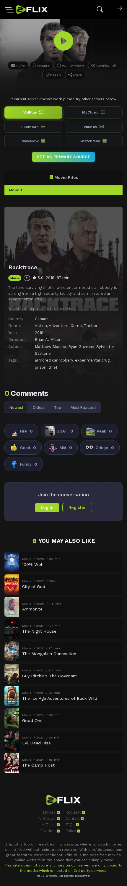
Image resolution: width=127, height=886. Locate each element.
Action (41, 325)
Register (77, 507)
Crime (76, 325)
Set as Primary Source (63, 157)
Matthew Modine (50, 346)
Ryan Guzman (81, 346)
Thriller (90, 325)
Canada (41, 319)
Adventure (59, 325)
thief (52, 367)
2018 (39, 333)
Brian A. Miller (48, 339)
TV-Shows (47, 818)
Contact (73, 818)
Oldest (39, 407)
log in (35, 309)
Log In (47, 507)
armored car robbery (54, 360)
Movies (50, 812)
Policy (71, 831)
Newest (16, 407)
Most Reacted (83, 407)
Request (74, 812)
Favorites (48, 831)
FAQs (71, 824)
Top (57, 407)
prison (40, 367)
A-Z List (49, 824)
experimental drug (92, 360)
